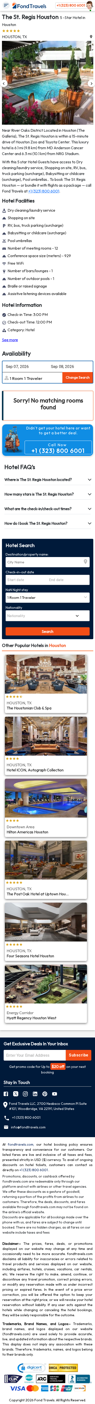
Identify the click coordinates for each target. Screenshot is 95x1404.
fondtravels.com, (21, 1144)
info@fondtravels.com (28, 1127)
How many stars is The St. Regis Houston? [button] (39, 494)
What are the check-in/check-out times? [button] (38, 508)
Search (47, 631)
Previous (4, 83)
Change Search (78, 377)
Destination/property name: (27, 554)
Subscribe (78, 1055)
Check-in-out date (20, 572)
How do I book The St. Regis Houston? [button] (35, 523)
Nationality (14, 607)
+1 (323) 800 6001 (71, 5)
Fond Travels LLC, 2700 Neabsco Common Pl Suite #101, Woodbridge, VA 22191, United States (48, 1106)
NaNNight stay (17, 590)
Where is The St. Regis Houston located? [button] (38, 479)
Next (91, 83)
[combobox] (40, 616)
